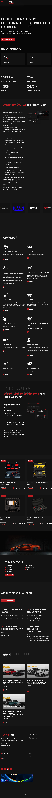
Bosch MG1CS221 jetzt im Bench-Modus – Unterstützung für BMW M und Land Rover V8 (13, 714)
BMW (12, 707)
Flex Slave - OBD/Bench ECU (8, 482)
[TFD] (7, 2)
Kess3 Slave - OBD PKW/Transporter (37, 482)
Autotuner (18, 676)
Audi (12, 676)
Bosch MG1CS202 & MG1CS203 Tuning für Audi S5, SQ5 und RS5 (13, 682)
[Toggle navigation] (50, 2)
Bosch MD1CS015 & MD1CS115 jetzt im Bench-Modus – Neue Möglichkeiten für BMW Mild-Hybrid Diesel (37, 683)
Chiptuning (7, 676)
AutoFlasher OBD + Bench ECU (35, 518)
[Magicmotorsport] (27, 208)
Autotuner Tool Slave (6, 518)
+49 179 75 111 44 (7, 746)
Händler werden (9, 39)
